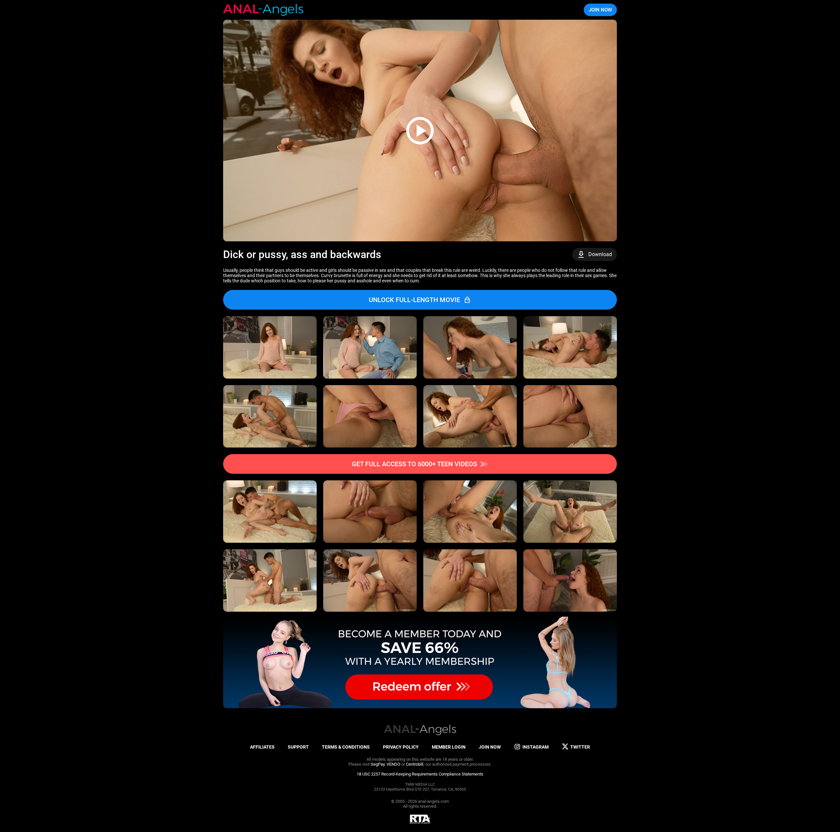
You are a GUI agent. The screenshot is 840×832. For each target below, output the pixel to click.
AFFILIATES (262, 747)
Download (600, 254)
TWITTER (580, 747)
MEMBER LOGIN (449, 747)
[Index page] (263, 10)
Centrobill (414, 764)
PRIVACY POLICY (401, 747)
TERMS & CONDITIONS (346, 747)
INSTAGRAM (535, 747)
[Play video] (420, 130)
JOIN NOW (600, 10)
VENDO (393, 764)
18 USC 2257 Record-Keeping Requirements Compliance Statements (420, 774)
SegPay (378, 764)
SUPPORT (298, 747)
